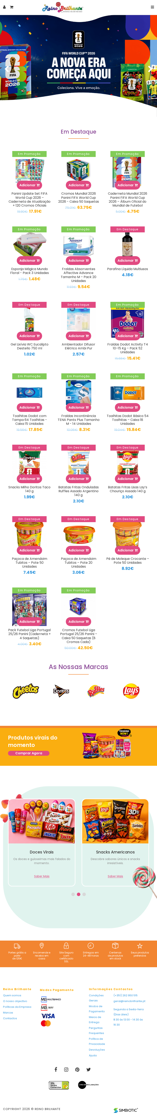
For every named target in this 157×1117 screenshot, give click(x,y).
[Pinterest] (77, 1070)
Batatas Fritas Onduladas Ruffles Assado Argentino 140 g (78, 491)
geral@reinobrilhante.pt (129, 1001)
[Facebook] (56, 1070)
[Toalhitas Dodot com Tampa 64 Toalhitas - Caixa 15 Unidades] (29, 392)
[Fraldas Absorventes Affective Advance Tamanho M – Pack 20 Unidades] (78, 245)
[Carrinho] (11, 7)
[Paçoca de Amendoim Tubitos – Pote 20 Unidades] (78, 535)
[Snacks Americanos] (115, 821)
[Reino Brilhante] (62, 7)
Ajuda (93, 1055)
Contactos (10, 1018)
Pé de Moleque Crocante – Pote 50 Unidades (127, 560)
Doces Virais (42, 852)
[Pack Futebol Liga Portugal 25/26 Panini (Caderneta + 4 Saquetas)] (29, 606)
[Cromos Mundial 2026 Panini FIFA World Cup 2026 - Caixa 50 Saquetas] (78, 170)
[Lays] (131, 691)
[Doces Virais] (42, 821)
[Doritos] (61, 691)
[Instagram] (66, 1070)
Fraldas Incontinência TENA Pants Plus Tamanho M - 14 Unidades (79, 420)
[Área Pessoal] (4, 7)
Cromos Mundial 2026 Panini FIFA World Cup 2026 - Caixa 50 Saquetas (78, 197)
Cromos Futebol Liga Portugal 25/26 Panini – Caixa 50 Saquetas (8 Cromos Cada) (78, 636)
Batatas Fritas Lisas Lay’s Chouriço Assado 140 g (127, 489)
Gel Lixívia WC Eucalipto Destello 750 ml (29, 346)
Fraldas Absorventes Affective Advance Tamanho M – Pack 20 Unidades (78, 275)
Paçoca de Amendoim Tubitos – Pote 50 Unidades (29, 562)
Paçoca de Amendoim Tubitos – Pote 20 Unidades (78, 562)
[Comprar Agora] (107, 745)
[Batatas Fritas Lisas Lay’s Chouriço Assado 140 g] (127, 464)
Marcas (8, 1013)
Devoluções (97, 1050)
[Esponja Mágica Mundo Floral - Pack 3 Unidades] (29, 245)
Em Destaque (78, 132)
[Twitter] (88, 1070)
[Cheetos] (26, 691)
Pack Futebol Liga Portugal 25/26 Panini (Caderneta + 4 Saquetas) (29, 634)
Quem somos (12, 995)
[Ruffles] (96, 691)
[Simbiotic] (125, 1109)
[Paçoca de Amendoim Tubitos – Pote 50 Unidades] (29, 535)
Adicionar (27, 185)
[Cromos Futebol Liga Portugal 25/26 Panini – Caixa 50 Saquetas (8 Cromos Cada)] (78, 606)
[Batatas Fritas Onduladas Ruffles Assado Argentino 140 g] (78, 464)
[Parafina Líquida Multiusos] (127, 245)
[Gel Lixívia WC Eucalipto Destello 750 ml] (29, 321)
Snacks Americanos (115, 852)
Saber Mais (41, 876)
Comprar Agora (28, 753)
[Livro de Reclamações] (88, 1083)
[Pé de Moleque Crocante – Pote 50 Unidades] (127, 535)
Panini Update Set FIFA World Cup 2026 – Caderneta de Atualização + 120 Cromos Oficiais (29, 199)
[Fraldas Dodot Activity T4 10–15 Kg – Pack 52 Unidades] (127, 321)
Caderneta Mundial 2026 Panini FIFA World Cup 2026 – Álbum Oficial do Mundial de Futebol (127, 199)
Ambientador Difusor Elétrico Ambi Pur (78, 346)
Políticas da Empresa (17, 1007)
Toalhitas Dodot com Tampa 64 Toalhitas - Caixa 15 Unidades (29, 420)
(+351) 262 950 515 (125, 995)
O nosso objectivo (15, 1001)
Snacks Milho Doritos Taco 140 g (29, 489)
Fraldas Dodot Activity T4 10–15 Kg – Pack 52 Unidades (127, 348)
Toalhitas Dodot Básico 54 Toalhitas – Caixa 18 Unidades (128, 420)
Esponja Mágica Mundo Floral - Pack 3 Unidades (29, 271)
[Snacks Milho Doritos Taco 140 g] (29, 464)
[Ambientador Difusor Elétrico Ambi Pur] (78, 321)
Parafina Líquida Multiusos (127, 269)
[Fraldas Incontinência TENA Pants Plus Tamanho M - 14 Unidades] (78, 393)
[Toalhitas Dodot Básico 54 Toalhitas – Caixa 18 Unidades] (127, 392)
